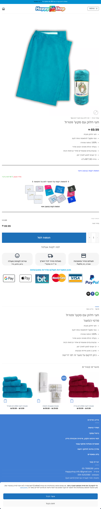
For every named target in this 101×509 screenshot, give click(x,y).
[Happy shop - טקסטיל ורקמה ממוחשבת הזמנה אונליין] (50, 8)
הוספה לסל (44, 237)
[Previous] (99, 392)
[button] (93, 9)
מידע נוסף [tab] (89, 309)
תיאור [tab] (97, 309)
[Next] (2, 392)
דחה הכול (50, 503)
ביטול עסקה (94, 433)
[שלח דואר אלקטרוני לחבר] (88, 294)
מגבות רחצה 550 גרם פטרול (17, 406)
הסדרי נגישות (93, 428)
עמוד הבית (95, 118)
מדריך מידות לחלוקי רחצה (88, 449)
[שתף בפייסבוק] (93, 294)
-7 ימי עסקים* (38, 1)
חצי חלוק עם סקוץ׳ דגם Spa (80, 118)
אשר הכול (50, 496)
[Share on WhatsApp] (97, 294)
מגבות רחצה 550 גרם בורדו (84, 406)
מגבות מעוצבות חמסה (50, 406)
